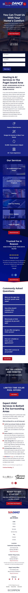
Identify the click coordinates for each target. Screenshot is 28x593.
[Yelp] (15, 579)
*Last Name (5, 59)
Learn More (14, 394)
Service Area (14, 532)
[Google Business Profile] (9, 579)
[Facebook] (12, 579)
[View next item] (16, 275)
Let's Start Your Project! (14, 503)
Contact (14, 539)
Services (14, 529)
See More (14, 377)
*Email (4, 63)
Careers (14, 537)
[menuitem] (8, 586)
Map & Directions (14, 551)
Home (14, 524)
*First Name (5, 54)
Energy (8, 456)
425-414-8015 (14, 45)
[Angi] (18, 579)
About (14, 526)
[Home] (14, 4)
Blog (14, 534)
